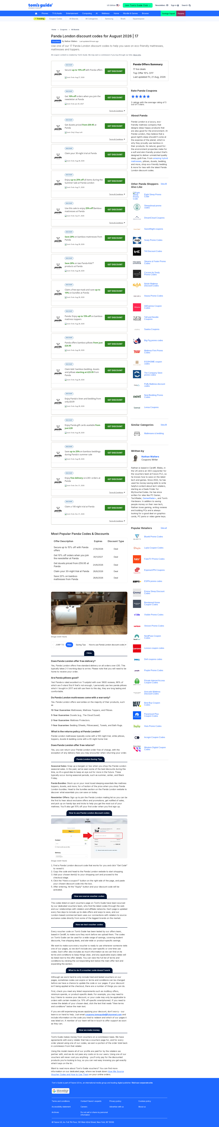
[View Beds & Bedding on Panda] (58, 128)
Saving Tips (81, 645)
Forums (181, 13)
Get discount (115, 71)
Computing (87, 13)
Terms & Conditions (116, 111)
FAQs (69, 645)
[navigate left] (52, 645)
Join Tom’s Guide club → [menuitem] (138, 5)
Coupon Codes (55, 19)
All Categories (92, 19)
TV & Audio (57, 13)
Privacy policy (115, 1101)
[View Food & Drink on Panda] (58, 73)
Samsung (109, 19)
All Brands (73, 19)
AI (97, 13)
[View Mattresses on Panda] (58, 99)
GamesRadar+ (149, 498)
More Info (137, 55)
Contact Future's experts (91, 1101)
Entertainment (72, 13)
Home (116, 13)
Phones (45, 13)
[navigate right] (125, 645)
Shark (123, 19)
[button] (186, 5)
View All (164, 184)
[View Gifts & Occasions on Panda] (58, 428)
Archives (55, 1112)
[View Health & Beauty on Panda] (58, 293)
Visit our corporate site (142, 1083)
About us (142, 1107)
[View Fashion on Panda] (58, 266)
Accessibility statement (61, 1107)
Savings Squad (168, 13)
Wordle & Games (130, 13)
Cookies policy (144, 1101)
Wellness (106, 13)
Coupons (63, 30)
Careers (84, 1107)
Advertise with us (117, 1107)
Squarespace (138, 19)
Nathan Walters (71, 41)
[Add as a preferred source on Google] (60, 1091)
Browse (145, 13)
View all (164, 528)
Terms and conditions (61, 1101)
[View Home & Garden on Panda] (58, 156)
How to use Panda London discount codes (107, 645)
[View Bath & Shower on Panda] (58, 183)
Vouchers (56, 41)
